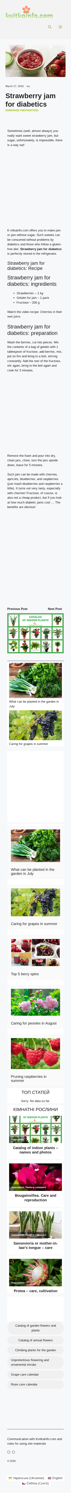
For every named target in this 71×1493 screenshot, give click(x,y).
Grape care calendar (25, 1374)
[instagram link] (8, 1452)
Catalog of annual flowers (35, 1340)
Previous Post (17, 609)
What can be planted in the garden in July (32, 872)
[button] (49, 27)
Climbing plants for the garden (35, 1350)
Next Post (55, 609)
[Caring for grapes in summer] (35, 726)
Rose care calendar (24, 1384)
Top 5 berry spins (25, 974)
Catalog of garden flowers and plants (35, 1328)
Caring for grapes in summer (28, 744)
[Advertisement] (35, 189)
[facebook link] (13, 1452)
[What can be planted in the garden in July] (35, 681)
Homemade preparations (22, 110)
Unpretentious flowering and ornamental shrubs (30, 1362)
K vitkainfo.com (17, 230)
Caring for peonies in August (34, 1023)
